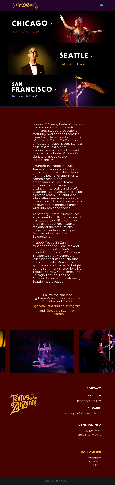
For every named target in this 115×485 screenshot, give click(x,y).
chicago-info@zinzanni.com (83, 413)
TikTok (97, 465)
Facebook (95, 461)
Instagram (94, 457)
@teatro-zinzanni (58, 310)
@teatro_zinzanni (47, 306)
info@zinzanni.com (88, 400)
